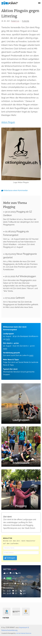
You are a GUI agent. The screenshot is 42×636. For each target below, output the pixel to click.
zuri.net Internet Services (23, 633)
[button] (39, 3)
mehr (8, 339)
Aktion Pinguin (8, 122)
